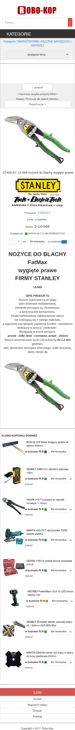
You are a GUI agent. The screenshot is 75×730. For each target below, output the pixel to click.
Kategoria (10, 41)
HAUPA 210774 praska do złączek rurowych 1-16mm (45, 501)
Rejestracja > (37, 104)
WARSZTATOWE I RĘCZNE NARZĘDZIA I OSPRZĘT (44, 43)
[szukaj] (70, 22)
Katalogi (37, 716)
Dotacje (37, 710)
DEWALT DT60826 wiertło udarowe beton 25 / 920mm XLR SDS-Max (49, 623)
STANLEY (44, 212)
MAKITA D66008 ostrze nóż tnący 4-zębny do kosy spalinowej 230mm (50, 654)
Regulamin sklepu (37, 704)
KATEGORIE (19, 34)
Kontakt (37, 699)
